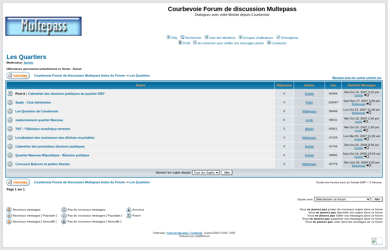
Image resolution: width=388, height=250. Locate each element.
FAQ (174, 37)
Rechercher (193, 37)
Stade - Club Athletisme (33, 102)
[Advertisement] (232, 25)
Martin (309, 129)
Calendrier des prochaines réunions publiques (50, 146)
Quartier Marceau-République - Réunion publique (52, 155)
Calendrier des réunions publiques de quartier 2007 (66, 93)
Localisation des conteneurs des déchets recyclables (55, 137)
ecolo (309, 120)
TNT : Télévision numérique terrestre (42, 129)
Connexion (279, 43)
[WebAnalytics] (377, 243)
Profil (186, 43)
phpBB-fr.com (202, 236)
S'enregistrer (290, 37)
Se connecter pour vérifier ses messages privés (230, 43)
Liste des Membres (222, 37)
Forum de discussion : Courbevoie (184, 232)
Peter (309, 102)
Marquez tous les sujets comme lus (356, 77)
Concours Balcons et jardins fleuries (42, 164)
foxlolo (28, 62)
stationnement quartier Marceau (39, 120)
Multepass (358, 104)
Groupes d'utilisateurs (258, 37)
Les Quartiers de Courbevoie (36, 111)
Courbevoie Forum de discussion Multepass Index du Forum (79, 75)
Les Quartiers (26, 56)
